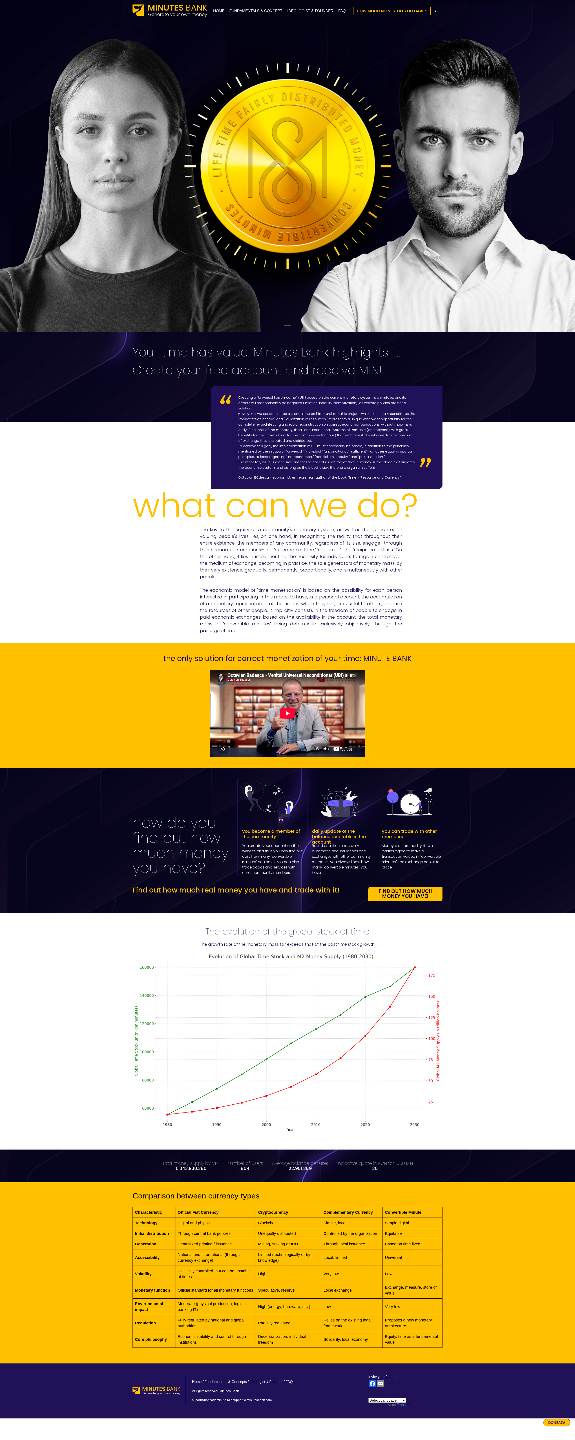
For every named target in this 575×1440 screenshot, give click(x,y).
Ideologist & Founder (266, 1382)
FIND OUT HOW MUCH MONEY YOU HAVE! (405, 894)
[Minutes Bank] (170, 11)
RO (436, 11)
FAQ (342, 11)
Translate (404, 1405)
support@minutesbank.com (252, 1400)
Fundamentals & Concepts (225, 1382)
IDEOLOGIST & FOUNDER (310, 11)
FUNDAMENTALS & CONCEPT (255, 11)
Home (218, 11)
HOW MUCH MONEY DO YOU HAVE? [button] (392, 11)
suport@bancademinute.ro (211, 1400)
